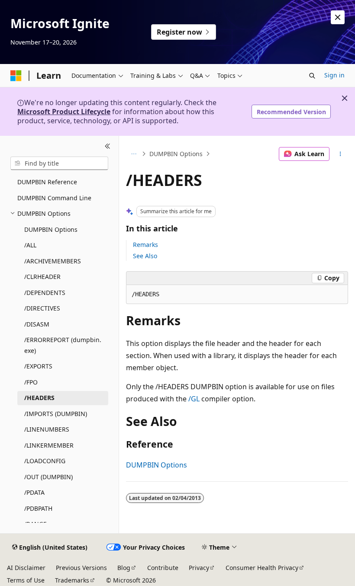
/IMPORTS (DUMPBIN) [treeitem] (55, 414)
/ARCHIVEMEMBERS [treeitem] (52, 261)
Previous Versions (81, 568)
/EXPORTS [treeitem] (38, 366)
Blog (123, 568)
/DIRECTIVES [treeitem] (42, 308)
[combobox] (59, 163)
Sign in (334, 75)
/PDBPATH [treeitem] (38, 508)
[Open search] (312, 75)
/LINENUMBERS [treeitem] (46, 429)
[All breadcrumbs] (133, 154)
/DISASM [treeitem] (36, 324)
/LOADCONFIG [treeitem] (44, 461)
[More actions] (340, 154)
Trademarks (72, 580)
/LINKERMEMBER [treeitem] (49, 445)
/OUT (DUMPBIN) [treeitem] (48, 477)
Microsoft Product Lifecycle (63, 111)
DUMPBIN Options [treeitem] (50, 229)
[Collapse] (107, 146)
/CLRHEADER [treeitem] (42, 276)
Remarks (145, 244)
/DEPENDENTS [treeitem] (44, 292)
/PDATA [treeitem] (34, 492)
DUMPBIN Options (176, 154)
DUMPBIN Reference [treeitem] (47, 182)
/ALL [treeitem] (30, 245)
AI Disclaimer (26, 568)
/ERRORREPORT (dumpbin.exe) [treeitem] (62, 345)
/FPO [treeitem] (31, 382)
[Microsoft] (16, 75)
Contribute (162, 568)
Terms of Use (26, 580)
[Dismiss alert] (338, 17)
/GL (194, 398)
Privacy (199, 568)
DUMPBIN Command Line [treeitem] (54, 198)
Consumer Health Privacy (262, 568)
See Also (145, 256)
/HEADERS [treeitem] (39, 398)
